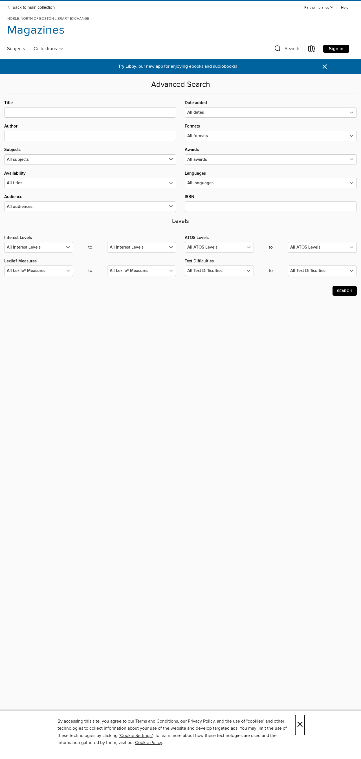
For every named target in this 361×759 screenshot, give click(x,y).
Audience (13, 196)
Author (10, 126)
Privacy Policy (201, 721)
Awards (192, 149)
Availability (15, 173)
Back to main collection (33, 7)
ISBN (189, 196)
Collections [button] (46, 49)
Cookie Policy (148, 742)
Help (344, 8)
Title (8, 103)
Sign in (336, 49)
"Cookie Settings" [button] (136, 735)
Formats (192, 126)
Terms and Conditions (156, 721)
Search (344, 290)
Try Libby (127, 66)
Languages (195, 173)
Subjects (16, 49)
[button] (319, 8)
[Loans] (311, 49)
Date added (196, 103)
